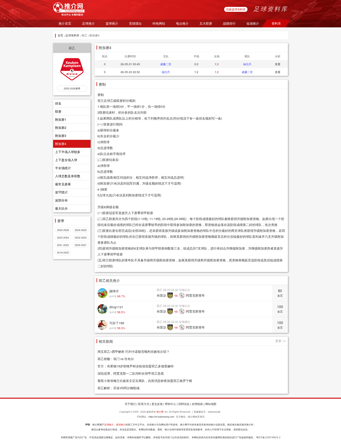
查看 (277, 64)
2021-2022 (63, 245)
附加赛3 (60, 135)
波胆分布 (61, 200)
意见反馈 (157, 404)
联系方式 (143, 404)
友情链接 (197, 404)
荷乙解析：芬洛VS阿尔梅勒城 (118, 388)
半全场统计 (63, 168)
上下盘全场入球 (66, 160)
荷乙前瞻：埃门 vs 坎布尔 (115, 359)
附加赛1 (60, 119)
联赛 (58, 111)
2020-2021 (81, 245)
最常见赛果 (63, 184)
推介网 (160, 411)
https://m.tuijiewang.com (161, 416)
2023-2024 (63, 237)
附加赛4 (60, 143)
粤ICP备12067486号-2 (268, 437)
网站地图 (210, 404)
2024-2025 (81, 230)
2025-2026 (63, 230)
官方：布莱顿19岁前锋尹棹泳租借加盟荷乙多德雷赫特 (135, 366)
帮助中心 (170, 404)
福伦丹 (247, 64)
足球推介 (109, 424)
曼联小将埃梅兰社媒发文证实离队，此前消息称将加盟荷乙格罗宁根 (144, 380)
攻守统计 (61, 192)
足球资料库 (72, 35)
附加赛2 (60, 127)
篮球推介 (121, 424)
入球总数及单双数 (67, 176)
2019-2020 (63, 252)
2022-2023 (81, 237)
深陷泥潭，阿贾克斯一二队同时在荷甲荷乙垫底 (130, 373)
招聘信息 (183, 404)
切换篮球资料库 (235, 9)
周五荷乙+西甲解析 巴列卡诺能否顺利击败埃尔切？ (133, 351)
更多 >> (280, 340)
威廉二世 (165, 64)
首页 (60, 35)
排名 (58, 103)
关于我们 (130, 404)
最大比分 (61, 208)
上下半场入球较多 (67, 152)
